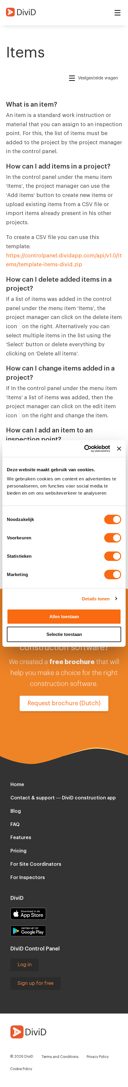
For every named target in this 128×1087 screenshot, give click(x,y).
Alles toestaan (64, 616)
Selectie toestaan (64, 634)
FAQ (15, 824)
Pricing (18, 851)
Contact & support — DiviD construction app (63, 798)
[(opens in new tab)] (28, 913)
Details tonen (96, 598)
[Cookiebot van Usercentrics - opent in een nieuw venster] (84, 449)
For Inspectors (27, 877)
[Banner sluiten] (119, 449)
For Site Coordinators (35, 864)
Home (17, 784)
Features (20, 837)
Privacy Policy (98, 1057)
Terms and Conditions (60, 1057)
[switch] (112, 538)
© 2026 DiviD (21, 1056)
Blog (15, 811)
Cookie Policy (21, 1069)
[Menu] (117, 13)
